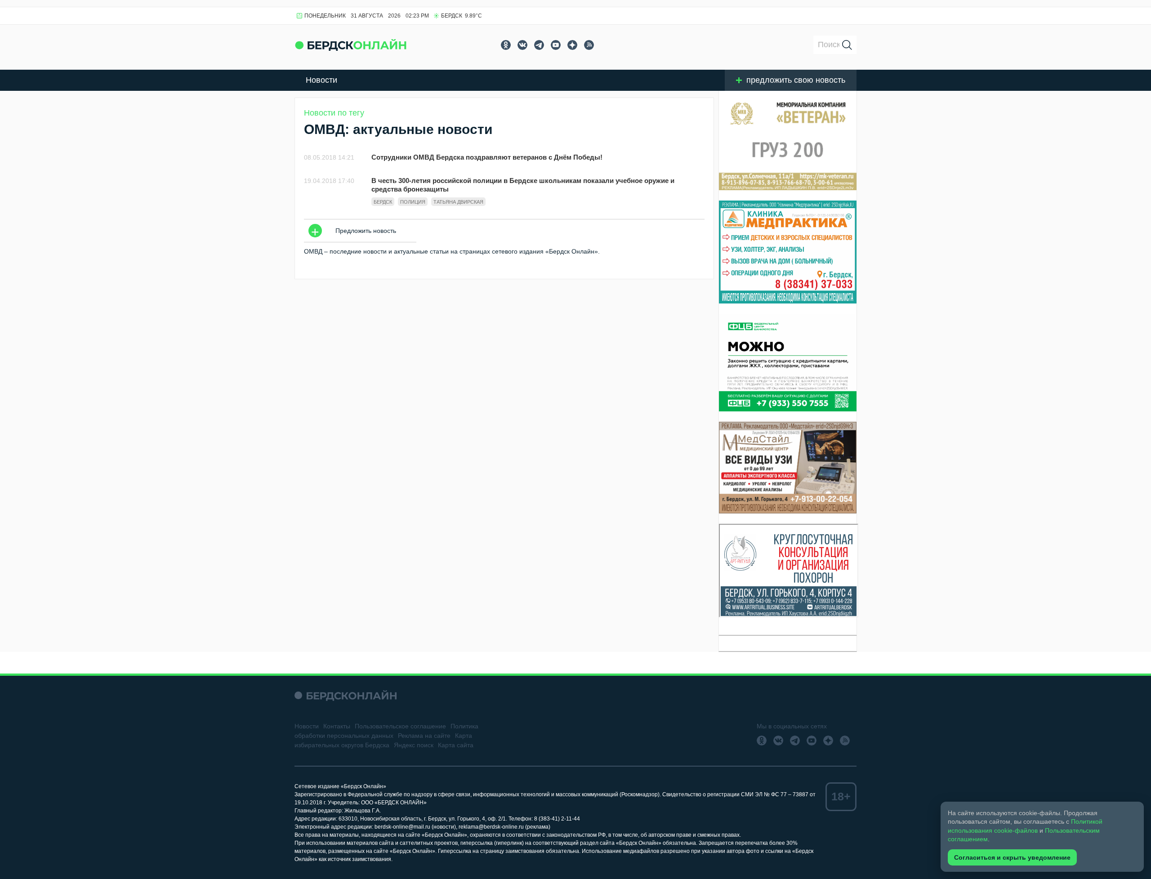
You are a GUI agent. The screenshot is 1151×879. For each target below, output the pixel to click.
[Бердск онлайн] (350, 44)
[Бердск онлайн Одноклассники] (506, 45)
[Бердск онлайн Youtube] (556, 45)
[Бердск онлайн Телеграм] (539, 45)
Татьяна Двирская (458, 202)
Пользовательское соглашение (400, 726)
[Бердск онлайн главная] (345, 695)
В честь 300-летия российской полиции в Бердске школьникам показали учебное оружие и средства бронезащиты (522, 185)
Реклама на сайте (424, 735)
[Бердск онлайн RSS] (589, 45)
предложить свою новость (795, 80)
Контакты (336, 726)
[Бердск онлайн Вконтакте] (522, 45)
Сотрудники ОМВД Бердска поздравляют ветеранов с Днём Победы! (486, 157)
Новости (321, 80)
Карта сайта (455, 745)
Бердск (383, 202)
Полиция (412, 202)
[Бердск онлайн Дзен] (572, 45)
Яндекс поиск (413, 745)
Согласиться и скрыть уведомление (1012, 857)
